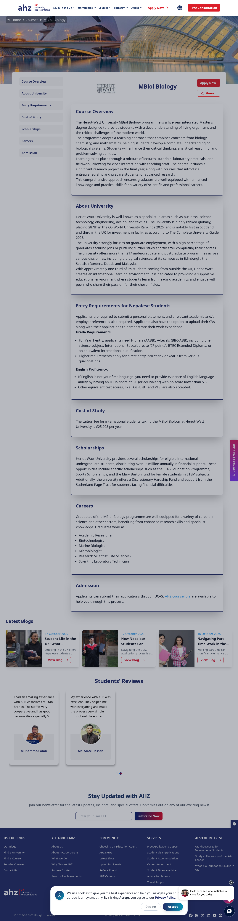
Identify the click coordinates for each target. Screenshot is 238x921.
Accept (173, 907)
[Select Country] (180, 8)
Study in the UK (62, 7)
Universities (85, 7)
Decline (150, 907)
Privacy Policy (165, 898)
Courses (103, 7)
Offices (135, 7)
